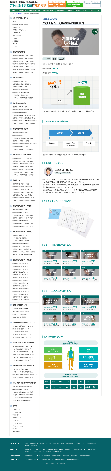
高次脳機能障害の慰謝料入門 (20, 308)
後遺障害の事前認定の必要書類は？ (22, 109)
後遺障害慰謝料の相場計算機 (20, 24)
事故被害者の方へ (21, 10)
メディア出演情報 (17, 423)
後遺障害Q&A (16, 431)
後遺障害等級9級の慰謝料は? (20, 286)
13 (53, 382)
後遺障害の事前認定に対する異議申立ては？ (24, 118)
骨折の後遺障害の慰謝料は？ (20, 238)
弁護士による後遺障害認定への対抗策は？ (24, 175)
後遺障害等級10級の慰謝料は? (20, 288)
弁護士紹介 (69, 10)
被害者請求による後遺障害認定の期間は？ (24, 166)
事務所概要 (15, 415)
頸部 (88, 350)
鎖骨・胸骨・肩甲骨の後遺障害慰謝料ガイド (24, 374)
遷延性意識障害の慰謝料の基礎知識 (22, 386)
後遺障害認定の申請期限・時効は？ (22, 92)
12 (60, 382)
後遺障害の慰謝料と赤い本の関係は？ (22, 218)
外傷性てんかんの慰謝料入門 (20, 314)
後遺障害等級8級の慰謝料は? (20, 283)
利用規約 (14, 429)
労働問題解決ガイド (57, 451)
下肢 (53, 365)
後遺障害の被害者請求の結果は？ (21, 146)
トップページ (14, 13)
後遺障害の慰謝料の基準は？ (20, 209)
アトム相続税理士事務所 (72, 459)
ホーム (13, 10)
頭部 (53, 350)
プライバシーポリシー (18, 426)
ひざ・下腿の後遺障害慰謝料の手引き (22, 357)
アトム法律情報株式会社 (44, 459)
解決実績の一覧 (16, 417)
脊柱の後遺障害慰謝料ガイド (20, 369)
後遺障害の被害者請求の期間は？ (21, 141)
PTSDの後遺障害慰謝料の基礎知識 (21, 400)
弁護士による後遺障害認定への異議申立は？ (24, 200)
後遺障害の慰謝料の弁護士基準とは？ (22, 223)
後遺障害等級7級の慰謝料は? (20, 280)
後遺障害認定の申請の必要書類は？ (22, 84)
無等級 (87, 387)
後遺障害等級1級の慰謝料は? (20, 263)
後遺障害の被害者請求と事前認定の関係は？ (24, 143)
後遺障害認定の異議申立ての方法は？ (22, 186)
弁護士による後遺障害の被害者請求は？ (23, 149)
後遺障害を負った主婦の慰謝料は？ (22, 246)
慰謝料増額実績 (61, 10)
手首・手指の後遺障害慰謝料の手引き (22, 352)
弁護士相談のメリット (48, 10)
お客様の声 (15, 420)
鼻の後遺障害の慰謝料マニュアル (21, 334)
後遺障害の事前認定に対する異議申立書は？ (24, 120)
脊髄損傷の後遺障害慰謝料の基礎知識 (22, 392)
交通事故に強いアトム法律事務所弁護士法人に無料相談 (50, 449)
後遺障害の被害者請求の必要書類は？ (22, 138)
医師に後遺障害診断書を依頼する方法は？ (24, 66)
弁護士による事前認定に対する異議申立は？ (24, 123)
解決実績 (20, 13)
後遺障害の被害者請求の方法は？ (21, 135)
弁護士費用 (77, 10)
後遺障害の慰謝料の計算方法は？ (21, 212)
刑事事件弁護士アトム (30, 449)
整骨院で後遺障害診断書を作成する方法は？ (24, 64)
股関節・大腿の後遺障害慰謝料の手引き (23, 354)
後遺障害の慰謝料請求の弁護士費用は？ (23, 226)
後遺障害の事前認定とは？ (19, 107)
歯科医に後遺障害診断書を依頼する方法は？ (24, 69)
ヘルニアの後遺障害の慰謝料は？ (21, 240)
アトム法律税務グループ (31, 459)
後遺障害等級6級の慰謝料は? (20, 277)
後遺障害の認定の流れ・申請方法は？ (22, 161)
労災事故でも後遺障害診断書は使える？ (23, 72)
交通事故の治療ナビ (56, 455)
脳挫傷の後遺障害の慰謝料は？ (20, 235)
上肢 (53, 358)
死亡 (94, 387)
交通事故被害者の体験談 (84, 455)
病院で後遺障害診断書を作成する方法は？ (24, 61)
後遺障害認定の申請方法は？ (20, 81)
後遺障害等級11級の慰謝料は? (20, 291)
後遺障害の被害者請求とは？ (20, 132)
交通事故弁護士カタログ (44, 455)
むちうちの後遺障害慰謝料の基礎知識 (22, 395)
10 (74, 382)
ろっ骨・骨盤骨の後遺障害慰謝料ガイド (23, 377)
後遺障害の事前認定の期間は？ (20, 112)
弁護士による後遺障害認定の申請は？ (22, 98)
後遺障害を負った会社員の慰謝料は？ (22, 254)
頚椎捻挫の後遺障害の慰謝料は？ (21, 243)
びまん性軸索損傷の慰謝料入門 (20, 311)
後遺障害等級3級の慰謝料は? (20, 269)
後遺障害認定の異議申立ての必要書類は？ (24, 189)
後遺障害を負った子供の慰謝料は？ (22, 249)
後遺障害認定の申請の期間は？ (20, 95)
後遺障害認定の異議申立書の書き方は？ (23, 197)
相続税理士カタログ (30, 451)
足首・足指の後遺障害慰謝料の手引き (22, 360)
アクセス (84, 10)
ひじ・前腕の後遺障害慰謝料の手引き (22, 349)
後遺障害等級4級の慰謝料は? (20, 272)
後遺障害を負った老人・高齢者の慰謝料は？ (24, 252)
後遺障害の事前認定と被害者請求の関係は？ (24, 115)
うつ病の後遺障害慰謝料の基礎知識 (22, 397)
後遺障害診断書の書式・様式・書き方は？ (24, 55)
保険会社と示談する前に (35, 10)
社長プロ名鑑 (66, 455)
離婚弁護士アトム (92, 449)
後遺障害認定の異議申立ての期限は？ (22, 192)
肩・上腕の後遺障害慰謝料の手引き (22, 346)
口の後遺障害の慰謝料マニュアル (21, 337)
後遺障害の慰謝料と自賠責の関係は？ (22, 215)
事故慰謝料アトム (69, 449)
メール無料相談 (16, 412)
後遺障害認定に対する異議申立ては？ (22, 172)
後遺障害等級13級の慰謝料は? (20, 297)
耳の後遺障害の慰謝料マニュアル (21, 331)
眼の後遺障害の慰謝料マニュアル (21, 329)
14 (46, 382)
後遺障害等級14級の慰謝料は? (20, 299)
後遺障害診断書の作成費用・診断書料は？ (24, 58)
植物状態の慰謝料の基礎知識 (20, 389)
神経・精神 (88, 365)
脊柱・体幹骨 (88, 358)
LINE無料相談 (16, 409)
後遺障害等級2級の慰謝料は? (20, 266)
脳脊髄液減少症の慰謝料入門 (20, 317)
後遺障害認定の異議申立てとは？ (21, 184)
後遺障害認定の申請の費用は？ (20, 87)
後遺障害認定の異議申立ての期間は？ (22, 195)
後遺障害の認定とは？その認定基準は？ (23, 158)
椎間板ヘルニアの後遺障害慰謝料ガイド (23, 372)
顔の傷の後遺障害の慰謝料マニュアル (22, 326)
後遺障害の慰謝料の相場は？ (20, 220)
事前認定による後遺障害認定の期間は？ (23, 164)
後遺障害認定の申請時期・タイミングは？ (24, 89)
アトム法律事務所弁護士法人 (58, 459)
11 (67, 382)
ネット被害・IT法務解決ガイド (43, 451)
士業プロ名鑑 (74, 455)
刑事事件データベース (80, 449)
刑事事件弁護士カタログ (31, 455)
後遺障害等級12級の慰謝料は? (20, 294)
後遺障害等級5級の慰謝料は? (20, 274)
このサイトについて (94, 10)
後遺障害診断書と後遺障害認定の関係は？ (24, 169)
